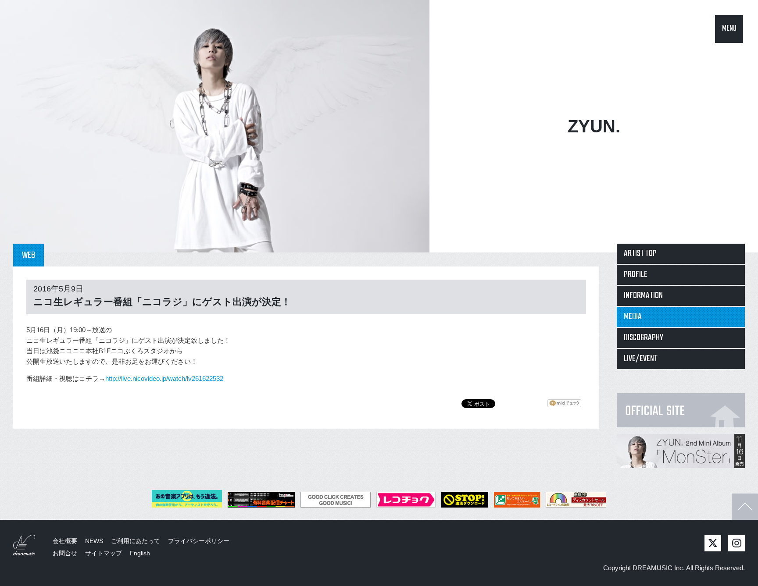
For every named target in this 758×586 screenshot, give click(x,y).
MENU (729, 28)
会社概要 (65, 540)
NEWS (94, 540)
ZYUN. (594, 126)
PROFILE (635, 274)
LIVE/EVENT (641, 359)
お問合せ (65, 553)
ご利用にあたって (135, 540)
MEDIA (633, 316)
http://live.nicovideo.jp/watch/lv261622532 (164, 378)
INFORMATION (643, 295)
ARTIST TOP (640, 253)
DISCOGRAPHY (643, 337)
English (140, 553)
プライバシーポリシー (198, 540)
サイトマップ (103, 553)
